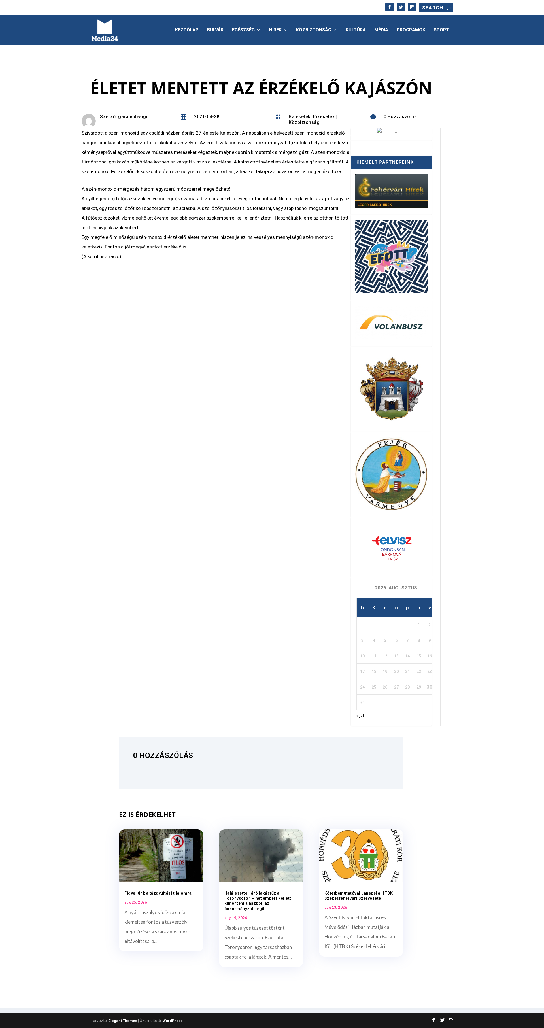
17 (362, 671)
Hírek (275, 30)
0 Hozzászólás (400, 116)
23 (429, 671)
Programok (411, 30)
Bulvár (215, 30)
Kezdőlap (187, 30)
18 (374, 671)
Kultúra (356, 30)
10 (362, 656)
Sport (441, 30)
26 (385, 687)
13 (396, 656)
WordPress (172, 1021)
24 (362, 687)
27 (396, 687)
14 (407, 656)
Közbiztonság (313, 30)
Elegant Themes (123, 1021)
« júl (360, 715)
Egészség (243, 30)
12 (385, 656)
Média (381, 30)
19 (385, 671)
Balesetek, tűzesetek (312, 116)
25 (374, 687)
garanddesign (133, 116)
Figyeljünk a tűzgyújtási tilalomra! (158, 893)
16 (429, 656)
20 (396, 671)
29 (418, 687)
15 (418, 656)
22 (418, 671)
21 (407, 671)
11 (374, 656)
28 (407, 687)
